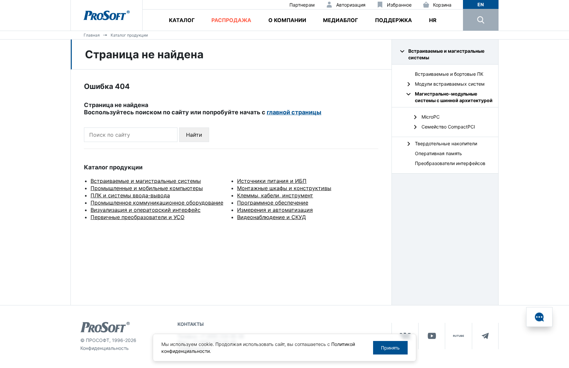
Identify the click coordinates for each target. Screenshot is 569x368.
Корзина (442, 5)
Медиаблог (340, 20)
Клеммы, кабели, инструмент (275, 195)
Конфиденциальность (104, 348)
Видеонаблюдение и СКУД (271, 217)
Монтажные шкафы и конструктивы (284, 188)
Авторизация (351, 5)
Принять (390, 348)
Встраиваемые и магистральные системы (146, 181)
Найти (194, 134)
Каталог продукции (129, 35)
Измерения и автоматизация (275, 210)
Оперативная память (438, 153)
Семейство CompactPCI (448, 126)
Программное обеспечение (272, 202)
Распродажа (231, 20)
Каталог (182, 20)
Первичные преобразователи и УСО (137, 217)
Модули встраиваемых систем (450, 84)
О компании (287, 20)
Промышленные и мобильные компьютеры (147, 188)
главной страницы (294, 112)
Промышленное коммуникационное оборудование (157, 202)
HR (433, 20)
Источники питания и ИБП (272, 181)
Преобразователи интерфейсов (450, 163)
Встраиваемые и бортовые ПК (449, 74)
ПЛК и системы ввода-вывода (130, 195)
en (480, 4)
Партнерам (302, 5)
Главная (92, 35)
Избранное (399, 5)
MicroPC (430, 117)
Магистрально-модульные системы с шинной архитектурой (454, 97)
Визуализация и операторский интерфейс (146, 210)
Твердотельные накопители (446, 143)
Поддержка (393, 20)
